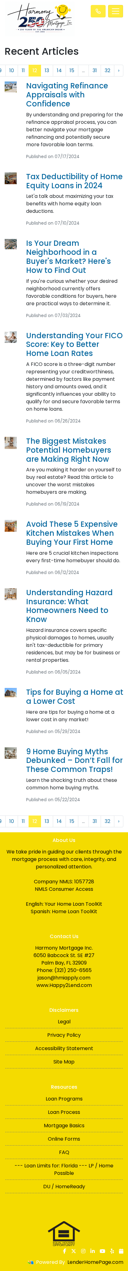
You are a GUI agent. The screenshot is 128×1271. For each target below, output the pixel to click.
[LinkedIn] (92, 1251)
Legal (64, 1021)
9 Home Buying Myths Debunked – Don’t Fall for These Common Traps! (74, 760)
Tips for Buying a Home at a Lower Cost (74, 696)
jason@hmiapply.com (64, 977)
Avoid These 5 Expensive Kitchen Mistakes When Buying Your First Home (72, 533)
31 (95, 70)
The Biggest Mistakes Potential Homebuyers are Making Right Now (68, 450)
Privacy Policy (64, 1035)
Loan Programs (64, 1098)
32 (107, 70)
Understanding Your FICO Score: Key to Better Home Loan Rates (74, 344)
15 (72, 70)
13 (47, 70)
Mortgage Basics (64, 1125)
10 (11, 70)
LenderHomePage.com (95, 1262)
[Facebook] (64, 1251)
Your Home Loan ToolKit (73, 904)
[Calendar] (121, 1251)
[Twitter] (73, 1251)
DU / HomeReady (64, 1186)
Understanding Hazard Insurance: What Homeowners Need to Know (69, 605)
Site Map (64, 1061)
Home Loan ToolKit (74, 911)
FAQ (64, 1152)
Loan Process (64, 1112)
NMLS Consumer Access (64, 889)
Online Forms (64, 1138)
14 (59, 70)
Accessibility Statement (64, 1048)
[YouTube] (102, 1251)
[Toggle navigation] (115, 11)
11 (23, 70)
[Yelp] (112, 1251)
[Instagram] (83, 1251)
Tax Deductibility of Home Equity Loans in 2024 (74, 181)
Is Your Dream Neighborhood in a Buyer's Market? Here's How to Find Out (68, 256)
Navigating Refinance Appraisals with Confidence (67, 95)
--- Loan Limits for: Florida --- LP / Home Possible (64, 1169)
